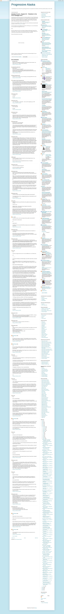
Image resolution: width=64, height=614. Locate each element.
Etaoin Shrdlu (43, 373)
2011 (42, 424)
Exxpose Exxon (44, 15)
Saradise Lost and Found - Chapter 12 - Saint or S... (47, 529)
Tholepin (43, 153)
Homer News (43, 391)
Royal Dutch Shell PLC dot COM (46, 16)
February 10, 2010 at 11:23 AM (17, 190)
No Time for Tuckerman (45, 106)
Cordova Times (44, 387)
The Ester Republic (44, 173)
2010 (42, 425)
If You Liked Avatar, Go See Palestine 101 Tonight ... (46, 497)
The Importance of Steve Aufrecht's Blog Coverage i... (47, 563)
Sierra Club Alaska (44, 356)
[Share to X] (25, 56)
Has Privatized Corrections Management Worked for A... (46, 511)
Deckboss (43, 372)
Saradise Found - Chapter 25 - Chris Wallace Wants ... (47, 559)
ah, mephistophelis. (45, 29)
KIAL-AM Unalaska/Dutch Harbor (46, 400)
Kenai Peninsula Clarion (45, 397)
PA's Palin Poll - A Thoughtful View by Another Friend (47, 501)
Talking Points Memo (44, 334)
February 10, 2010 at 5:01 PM (17, 457)
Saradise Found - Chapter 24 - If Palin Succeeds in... (46, 567)
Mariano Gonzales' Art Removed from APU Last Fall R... (47, 467)
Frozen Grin (43, 75)
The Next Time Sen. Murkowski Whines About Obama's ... (46, 582)
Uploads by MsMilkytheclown (46, 37)
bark (22, 23)
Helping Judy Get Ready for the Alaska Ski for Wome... (46, 541)
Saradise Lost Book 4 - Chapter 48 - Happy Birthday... (47, 507)
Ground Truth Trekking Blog (46, 192)
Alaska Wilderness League (45, 352)
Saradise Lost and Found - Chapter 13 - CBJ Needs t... (47, 453)
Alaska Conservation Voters (45, 346)
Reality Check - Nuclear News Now (47, 54)
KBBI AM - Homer (44, 394)
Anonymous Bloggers (45, 162)
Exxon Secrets (44, 14)
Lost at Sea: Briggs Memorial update (46, 163)
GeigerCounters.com (45, 55)
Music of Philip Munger (45, 602)
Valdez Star (43, 417)
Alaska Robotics (44, 169)
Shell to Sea (43, 17)
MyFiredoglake (44, 300)
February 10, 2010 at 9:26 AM (17, 91)
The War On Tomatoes (49, 84)
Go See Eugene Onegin (45, 555)
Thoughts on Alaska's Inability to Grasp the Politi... (46, 584)
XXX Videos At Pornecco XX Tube (46, 139)
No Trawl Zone (44, 231)
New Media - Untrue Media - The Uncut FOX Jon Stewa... (46, 550)
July (43, 432)
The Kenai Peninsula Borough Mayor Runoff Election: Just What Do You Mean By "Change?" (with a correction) (47, 273)
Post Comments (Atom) (18, 539)
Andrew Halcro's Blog (44, 371)
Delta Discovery (44, 388)
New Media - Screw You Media (46, 552)
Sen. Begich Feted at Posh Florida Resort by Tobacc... (47, 580)
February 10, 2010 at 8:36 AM (17, 77)
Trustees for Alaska (44, 358)
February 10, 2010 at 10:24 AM (17, 109)
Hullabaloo (43, 328)
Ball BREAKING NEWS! (45, 112)
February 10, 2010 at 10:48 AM (17, 154)
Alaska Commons (44, 91)
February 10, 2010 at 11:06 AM (17, 168)
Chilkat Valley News (44, 386)
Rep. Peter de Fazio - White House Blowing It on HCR (47, 548)
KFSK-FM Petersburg (45, 399)
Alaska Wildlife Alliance (45, 353)
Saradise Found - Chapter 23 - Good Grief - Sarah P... (47, 570)
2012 (42, 423)
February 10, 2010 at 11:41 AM (17, 236)
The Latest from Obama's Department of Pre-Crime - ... (46, 503)
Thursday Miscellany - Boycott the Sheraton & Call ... (47, 469)
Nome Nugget (43, 413)
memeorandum (44, 331)
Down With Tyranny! (44, 298)
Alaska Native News (44, 369)
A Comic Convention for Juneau (46, 170)
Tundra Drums (43, 416)
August (44, 431)
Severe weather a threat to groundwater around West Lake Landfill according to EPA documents (46, 34)
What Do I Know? (44, 67)
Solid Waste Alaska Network (45, 357)
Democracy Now (44, 315)
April (43, 436)
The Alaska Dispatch (44, 375)
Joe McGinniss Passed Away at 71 (46, 225)
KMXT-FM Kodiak (44, 401)
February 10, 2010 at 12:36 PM (17, 322)
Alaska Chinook (44, 111)
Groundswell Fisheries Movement (47, 98)
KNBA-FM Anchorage (44, 402)
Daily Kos (43, 297)
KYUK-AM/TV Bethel (44, 411)
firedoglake (43, 299)
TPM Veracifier (44, 318)
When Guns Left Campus (45, 174)
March (44, 437)
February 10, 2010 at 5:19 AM (17, 64)
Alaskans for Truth (44, 355)
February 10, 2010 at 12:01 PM (17, 310)
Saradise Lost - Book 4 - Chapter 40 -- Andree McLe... (47, 576)
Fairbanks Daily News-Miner (45, 390)
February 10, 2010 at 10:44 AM (17, 118)
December (44, 426)
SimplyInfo (43, 21)
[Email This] (23, 56)
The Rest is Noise (44, 335)
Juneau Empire (44, 393)
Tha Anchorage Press (45, 374)
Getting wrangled (44, 187)
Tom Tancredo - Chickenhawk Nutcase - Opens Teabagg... (46, 546)
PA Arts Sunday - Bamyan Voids (46, 456)
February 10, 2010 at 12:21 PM (17, 317)
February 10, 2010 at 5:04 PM (17, 469)
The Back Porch (44, 290)
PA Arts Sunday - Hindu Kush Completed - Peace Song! (46, 440)
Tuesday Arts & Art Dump (45, 449)
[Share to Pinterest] (26, 56)
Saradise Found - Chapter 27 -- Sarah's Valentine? (46, 495)
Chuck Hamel (43, 593)
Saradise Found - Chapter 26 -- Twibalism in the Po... (46, 516)
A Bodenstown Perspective (46, 271)
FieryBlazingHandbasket (45, 218)
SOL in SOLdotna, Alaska (45, 179)
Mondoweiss (43, 332)
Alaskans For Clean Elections (46, 354)
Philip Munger (14, 335)
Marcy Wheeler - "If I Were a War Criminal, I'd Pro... (46, 451)
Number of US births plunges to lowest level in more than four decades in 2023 (47, 93)
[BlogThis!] (24, 56)
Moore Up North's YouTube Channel (46, 310)
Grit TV (43, 317)
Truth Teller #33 (48, 76)
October (44, 429)
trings (19, 23)
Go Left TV (43, 316)
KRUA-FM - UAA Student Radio (46, 308)
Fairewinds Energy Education (46, 52)
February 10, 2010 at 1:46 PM (17, 341)
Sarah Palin (47, 280)
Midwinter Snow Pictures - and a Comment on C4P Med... (46, 523)
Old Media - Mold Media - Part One (47, 551)
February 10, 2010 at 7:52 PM (17, 526)
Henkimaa (43, 186)
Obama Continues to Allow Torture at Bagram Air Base (47, 569)
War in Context (44, 336)
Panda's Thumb (44, 333)
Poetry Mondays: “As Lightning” (46, 61)
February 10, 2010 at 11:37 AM (17, 214)
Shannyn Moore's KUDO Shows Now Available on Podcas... (47, 512)
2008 (42, 588)
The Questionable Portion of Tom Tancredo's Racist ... (46, 543)
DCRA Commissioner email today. (46, 124)
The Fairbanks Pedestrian (45, 260)
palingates (43, 279)
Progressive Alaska (23, 4)
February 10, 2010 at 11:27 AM (17, 198)
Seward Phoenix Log (44, 415)
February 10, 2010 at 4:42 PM (17, 429)
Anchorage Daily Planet (45, 370)
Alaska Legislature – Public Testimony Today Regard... (46, 527)
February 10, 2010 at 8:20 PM (17, 534)
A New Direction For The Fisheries (46, 205)
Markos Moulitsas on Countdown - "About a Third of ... (47, 574)
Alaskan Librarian (44, 117)
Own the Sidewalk (44, 292)
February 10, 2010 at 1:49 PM (17, 352)
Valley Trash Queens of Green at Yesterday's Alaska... (46, 525)
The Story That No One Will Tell (46, 518)
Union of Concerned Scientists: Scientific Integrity (46, 51)
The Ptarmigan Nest (45, 244)
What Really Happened (45, 337)
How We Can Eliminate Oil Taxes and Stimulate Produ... (47, 499)
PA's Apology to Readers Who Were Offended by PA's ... (47, 483)
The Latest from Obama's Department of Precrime (46, 554)
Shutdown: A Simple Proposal (46, 238)
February (44, 438)
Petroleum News (44, 414)
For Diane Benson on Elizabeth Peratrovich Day (46, 476)
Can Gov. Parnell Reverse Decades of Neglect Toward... (47, 473)
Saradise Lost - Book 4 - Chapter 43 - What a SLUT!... (47, 539)
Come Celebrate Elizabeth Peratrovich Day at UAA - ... (46, 479)
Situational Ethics (44, 251)
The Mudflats (44, 105)
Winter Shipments (44, 544)
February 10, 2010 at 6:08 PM (17, 510)
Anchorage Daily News (45, 385)
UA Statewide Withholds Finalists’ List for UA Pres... (47, 442)
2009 (42, 587)
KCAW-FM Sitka (44, 395)
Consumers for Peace (45, 13)
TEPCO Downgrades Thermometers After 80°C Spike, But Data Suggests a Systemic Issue (47, 26)
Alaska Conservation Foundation (46, 345)
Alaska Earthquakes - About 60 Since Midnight (48, 69)
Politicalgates (44, 145)
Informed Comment (44, 329)
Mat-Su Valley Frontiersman (45, 412)
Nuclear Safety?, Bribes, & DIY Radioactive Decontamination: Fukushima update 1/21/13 (46, 39)
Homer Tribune (44, 392)
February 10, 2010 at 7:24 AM (17, 72)
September (44, 430)
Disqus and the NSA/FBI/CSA (45, 245)
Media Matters (44, 330)
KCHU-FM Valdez (44, 396)
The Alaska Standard (44, 376)
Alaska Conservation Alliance (46, 344)
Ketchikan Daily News (45, 398)
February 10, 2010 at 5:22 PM (17, 491)
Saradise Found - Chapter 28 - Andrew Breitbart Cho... (46, 448)
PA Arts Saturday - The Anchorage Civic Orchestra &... (47, 444)
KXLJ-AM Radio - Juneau (45, 309)
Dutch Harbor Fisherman (45, 389)
